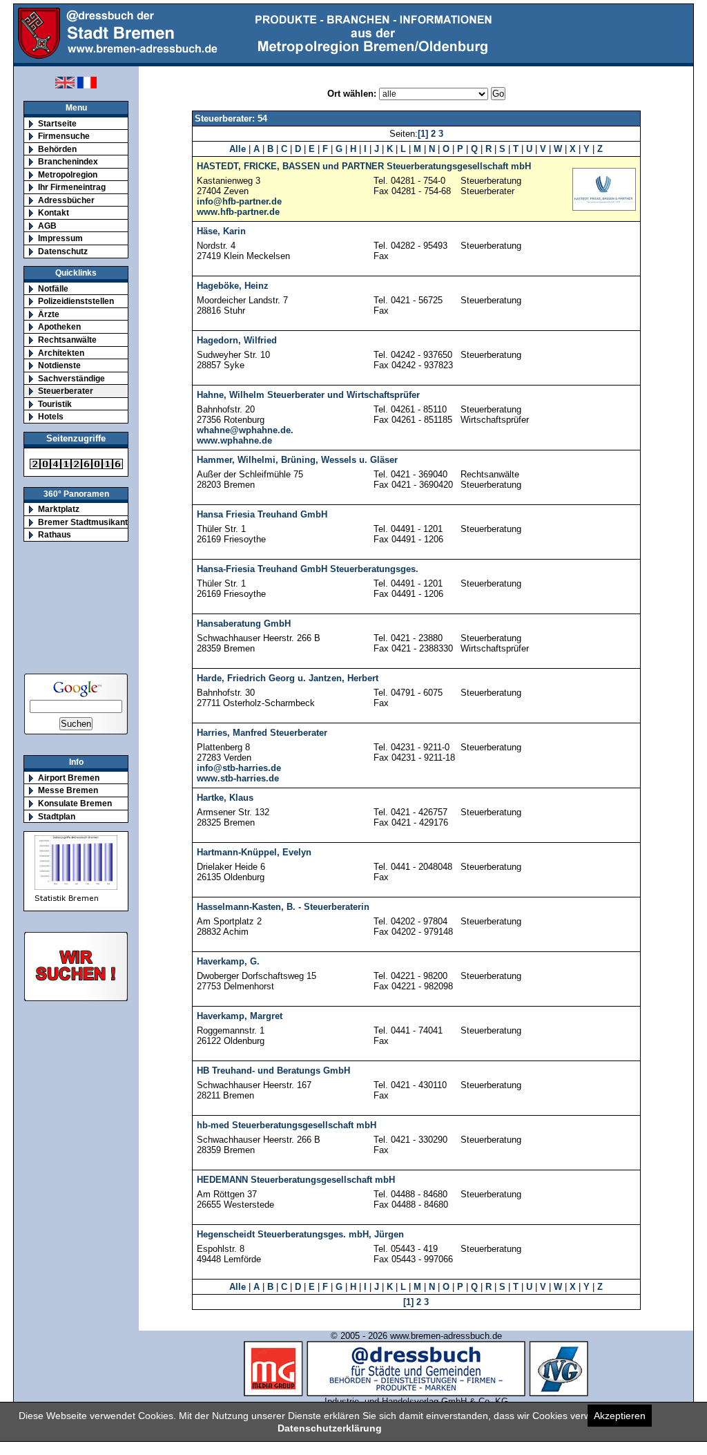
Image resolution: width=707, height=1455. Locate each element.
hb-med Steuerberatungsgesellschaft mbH (286, 1125)
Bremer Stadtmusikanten (87, 521)
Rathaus (54, 534)
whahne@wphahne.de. (245, 430)
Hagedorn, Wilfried (237, 340)
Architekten (61, 352)
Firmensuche (64, 135)
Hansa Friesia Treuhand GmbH (262, 514)
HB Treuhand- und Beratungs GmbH (273, 1070)
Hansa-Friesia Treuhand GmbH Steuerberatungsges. (307, 569)
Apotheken (59, 326)
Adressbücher (66, 200)
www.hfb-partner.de (238, 212)
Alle (237, 149)
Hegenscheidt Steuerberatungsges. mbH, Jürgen (300, 1234)
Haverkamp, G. (228, 961)
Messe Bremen (68, 790)
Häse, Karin (221, 231)
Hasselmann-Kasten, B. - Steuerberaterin (283, 907)
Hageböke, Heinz (233, 285)
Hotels (51, 416)
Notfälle (53, 288)
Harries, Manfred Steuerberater (262, 733)
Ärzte (48, 314)
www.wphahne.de (234, 440)
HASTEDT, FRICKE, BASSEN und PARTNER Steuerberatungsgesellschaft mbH (364, 166)
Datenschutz (63, 251)
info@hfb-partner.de (239, 201)
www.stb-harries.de (238, 778)
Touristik (55, 403)
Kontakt (53, 212)
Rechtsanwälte (67, 339)
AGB (47, 225)
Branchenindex (68, 161)
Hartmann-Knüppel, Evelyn (254, 852)
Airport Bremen (68, 777)
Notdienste (59, 365)
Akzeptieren (620, 1415)
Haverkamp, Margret (239, 1016)
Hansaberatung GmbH (244, 623)
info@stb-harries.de (239, 768)
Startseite (57, 123)
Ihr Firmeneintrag (72, 186)
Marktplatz (58, 508)
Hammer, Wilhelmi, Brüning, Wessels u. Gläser (297, 460)
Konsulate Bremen (75, 803)
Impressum (60, 238)
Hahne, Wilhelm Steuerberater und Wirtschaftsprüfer (308, 395)
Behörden (57, 148)
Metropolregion (67, 174)
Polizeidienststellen (76, 300)
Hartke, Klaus (225, 797)
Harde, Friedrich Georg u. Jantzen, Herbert (287, 678)
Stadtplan (56, 816)
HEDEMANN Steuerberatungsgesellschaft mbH (296, 1180)
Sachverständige (71, 378)
